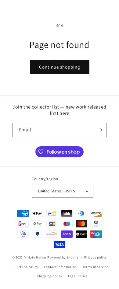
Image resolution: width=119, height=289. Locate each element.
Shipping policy (50, 276)
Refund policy (27, 267)
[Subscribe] (99, 130)
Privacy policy (95, 257)
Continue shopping (59, 67)
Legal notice (78, 276)
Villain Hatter (35, 257)
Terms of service (95, 267)
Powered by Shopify (63, 257)
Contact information (60, 267)
